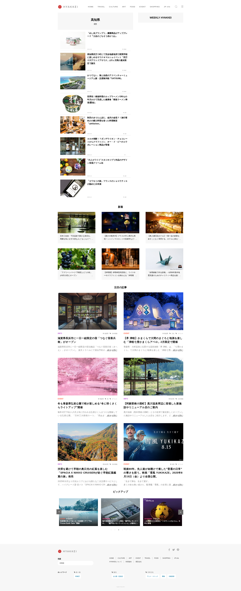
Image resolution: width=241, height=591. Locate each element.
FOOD (132, 7)
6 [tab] (130, 530)
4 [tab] (122, 530)
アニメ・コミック (152, 576)
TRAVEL (101, 7)
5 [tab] (126, 530)
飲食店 (77, 576)
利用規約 (129, 562)
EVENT (142, 7)
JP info (167, 7)
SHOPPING (155, 7)
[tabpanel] (120, 512)
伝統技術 (171, 576)
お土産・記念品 (118, 576)
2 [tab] (115, 530)
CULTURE (113, 7)
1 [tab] (111, 530)
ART (124, 7)
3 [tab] (118, 530)
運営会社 (139, 562)
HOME (91, 7)
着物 (163, 576)
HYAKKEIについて (115, 562)
